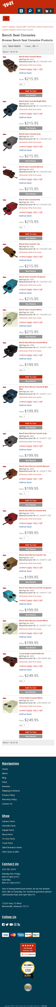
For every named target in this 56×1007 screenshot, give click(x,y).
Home (5, 769)
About (5, 773)
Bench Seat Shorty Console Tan (32, 555)
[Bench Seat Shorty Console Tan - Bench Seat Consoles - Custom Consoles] (10, 564)
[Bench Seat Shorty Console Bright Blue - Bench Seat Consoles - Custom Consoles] (10, 396)
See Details (31, 337)
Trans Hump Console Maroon (31, 653)
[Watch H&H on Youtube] (11, 924)
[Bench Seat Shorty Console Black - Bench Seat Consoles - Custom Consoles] (10, 351)
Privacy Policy (8, 795)
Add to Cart (30, 377)
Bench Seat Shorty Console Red (32, 510)
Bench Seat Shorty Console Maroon (34, 466)
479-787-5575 (9, 869)
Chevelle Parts (9, 825)
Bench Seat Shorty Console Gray (33, 433)
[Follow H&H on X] (7, 924)
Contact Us (7, 803)
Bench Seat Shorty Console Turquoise (35, 588)
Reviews (6, 786)
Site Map (44, 1006)
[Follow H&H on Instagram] (15, 924)
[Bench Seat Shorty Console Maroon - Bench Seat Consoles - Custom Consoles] (10, 474)
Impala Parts (8, 830)
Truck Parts (7, 843)
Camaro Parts (8, 821)
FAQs (4, 782)
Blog (4, 777)
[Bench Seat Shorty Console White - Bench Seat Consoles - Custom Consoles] (10, 628)
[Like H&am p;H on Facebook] (3, 924)
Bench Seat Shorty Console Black (33, 342)
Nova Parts (7, 834)
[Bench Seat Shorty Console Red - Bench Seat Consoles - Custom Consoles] (10, 519)
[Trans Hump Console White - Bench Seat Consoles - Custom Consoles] (10, 706)
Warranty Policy (9, 799)
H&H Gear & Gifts (10, 851)
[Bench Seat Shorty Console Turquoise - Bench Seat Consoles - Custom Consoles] (10, 596)
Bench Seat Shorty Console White (33, 620)
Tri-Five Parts (8, 838)
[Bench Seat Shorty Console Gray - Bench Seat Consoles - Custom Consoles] (10, 441)
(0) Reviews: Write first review (30, 351)
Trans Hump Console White (31, 698)
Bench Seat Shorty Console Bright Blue (33, 388)
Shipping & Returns (11, 790)
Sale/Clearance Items (12, 847)
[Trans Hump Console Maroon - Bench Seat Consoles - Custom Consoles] (10, 661)
